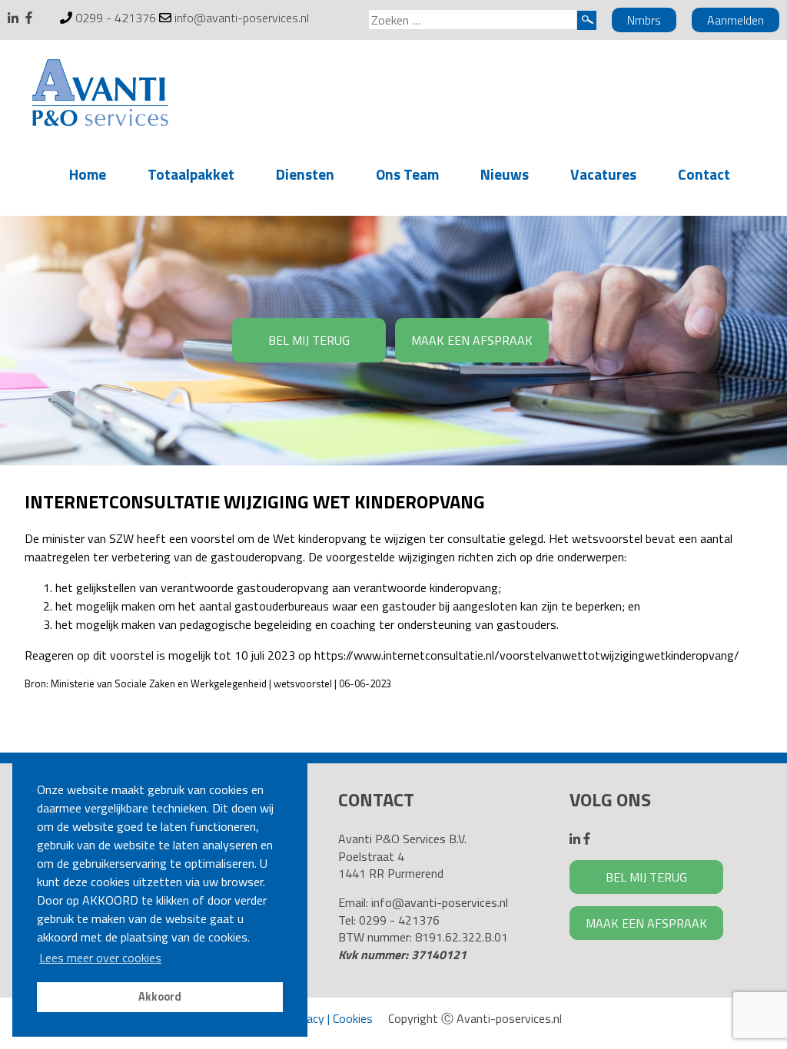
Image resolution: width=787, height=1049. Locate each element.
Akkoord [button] (159, 996)
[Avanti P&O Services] (100, 95)
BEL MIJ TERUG (309, 340)
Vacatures (603, 174)
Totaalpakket (191, 174)
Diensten (305, 174)
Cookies (353, 1018)
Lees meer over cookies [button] (100, 957)
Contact (704, 174)
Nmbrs (644, 20)
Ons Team (407, 174)
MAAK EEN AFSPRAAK (472, 340)
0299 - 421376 (115, 17)
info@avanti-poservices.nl (241, 17)
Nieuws (504, 174)
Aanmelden (735, 20)
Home (87, 174)
